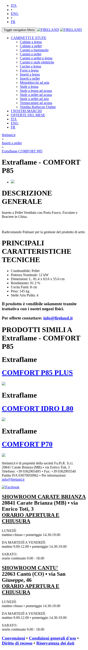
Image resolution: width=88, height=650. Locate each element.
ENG (15, 14)
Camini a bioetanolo (34, 50)
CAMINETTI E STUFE (28, 38)
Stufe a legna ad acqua (36, 91)
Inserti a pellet (30, 78)
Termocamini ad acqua (36, 103)
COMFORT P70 (27, 444)
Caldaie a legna (31, 42)
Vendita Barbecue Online (38, 107)
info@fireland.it (58, 318)
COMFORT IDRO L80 (37, 408)
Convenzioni (13, 638)
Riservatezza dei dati (55, 643)
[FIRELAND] (48, 30)
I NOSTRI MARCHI (26, 111)
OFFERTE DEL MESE (28, 115)
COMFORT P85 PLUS (37, 372)
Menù (19, 30)
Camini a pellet (30, 54)
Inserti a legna (30, 74)
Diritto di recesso (17, 643)
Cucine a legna (30, 66)
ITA (14, 5)
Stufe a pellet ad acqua (36, 95)
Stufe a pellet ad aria (34, 99)
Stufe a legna (29, 87)
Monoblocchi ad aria (34, 82)
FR (13, 22)
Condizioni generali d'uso (52, 638)
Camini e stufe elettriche (37, 62)
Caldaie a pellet (31, 46)
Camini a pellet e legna (36, 58)
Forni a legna (29, 70)
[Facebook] (10, 487)
